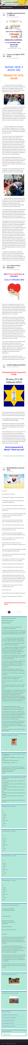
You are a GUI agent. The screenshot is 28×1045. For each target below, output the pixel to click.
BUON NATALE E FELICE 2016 (15, 469)
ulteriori (3, 825)
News (18, 16)
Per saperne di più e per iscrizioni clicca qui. (14, 455)
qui (23, 359)
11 (18, 612)
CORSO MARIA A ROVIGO (16, 365)
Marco (9, 471)
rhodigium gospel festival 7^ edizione (16, 14)
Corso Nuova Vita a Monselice (13, 266)
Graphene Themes (12, 1043)
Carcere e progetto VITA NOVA (15, 55)
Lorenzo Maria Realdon (12, 16)
